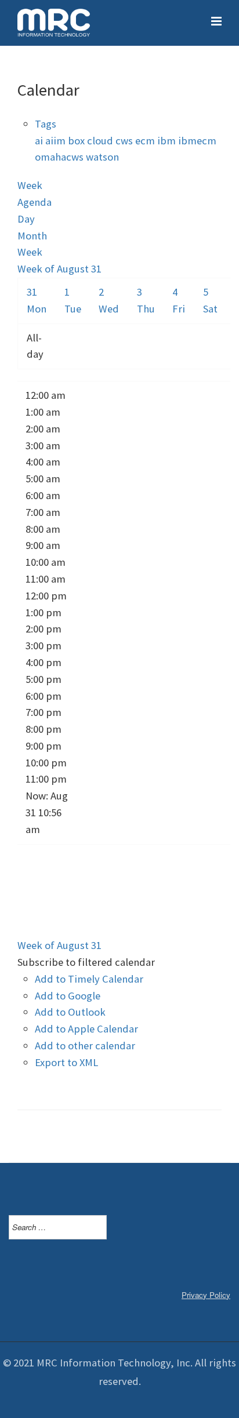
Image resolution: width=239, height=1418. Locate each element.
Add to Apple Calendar (86, 1028)
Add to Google (67, 995)
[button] (86, 962)
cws (125, 140)
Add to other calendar (85, 1045)
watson (102, 156)
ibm (167, 140)
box (77, 140)
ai (40, 140)
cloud (101, 140)
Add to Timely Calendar (89, 979)
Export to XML (66, 1062)
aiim (56, 140)
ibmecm (197, 140)
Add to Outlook (70, 1012)
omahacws (60, 156)
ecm (146, 140)
